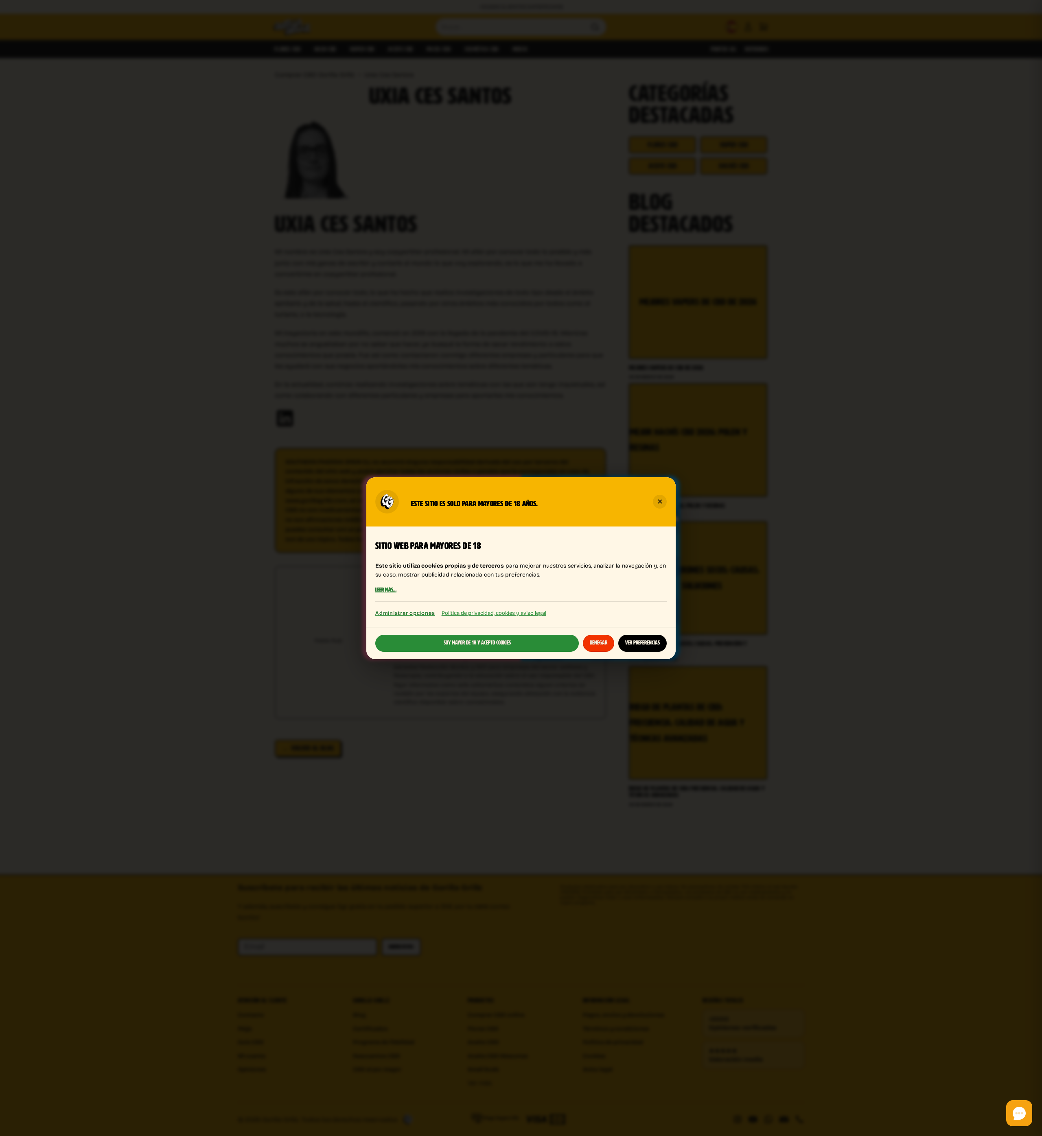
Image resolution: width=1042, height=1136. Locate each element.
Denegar (598, 643)
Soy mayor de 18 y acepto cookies (477, 643)
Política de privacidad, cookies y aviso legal (494, 612)
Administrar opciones (405, 613)
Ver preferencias (642, 643)
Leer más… (385, 590)
